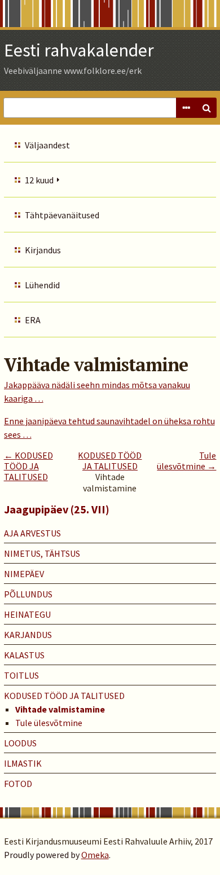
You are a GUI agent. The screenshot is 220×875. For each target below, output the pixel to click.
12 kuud (39, 180)
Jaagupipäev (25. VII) (56, 509)
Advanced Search (186, 108)
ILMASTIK (23, 763)
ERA (33, 320)
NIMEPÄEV (24, 573)
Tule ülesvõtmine (48, 722)
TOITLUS (21, 675)
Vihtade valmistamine (60, 709)
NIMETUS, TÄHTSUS (42, 553)
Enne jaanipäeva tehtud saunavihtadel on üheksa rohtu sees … (109, 427)
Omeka (95, 854)
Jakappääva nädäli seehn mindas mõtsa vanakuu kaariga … (97, 391)
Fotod (18, 783)
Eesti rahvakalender (79, 50)
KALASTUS (24, 655)
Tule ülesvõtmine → (186, 461)
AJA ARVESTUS (32, 533)
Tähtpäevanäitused (62, 215)
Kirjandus (43, 250)
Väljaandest (47, 145)
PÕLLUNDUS (28, 594)
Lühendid (42, 285)
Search (206, 108)
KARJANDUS (28, 634)
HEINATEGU (27, 614)
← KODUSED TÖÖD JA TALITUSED (28, 466)
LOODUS (20, 743)
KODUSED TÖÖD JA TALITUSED (110, 461)
